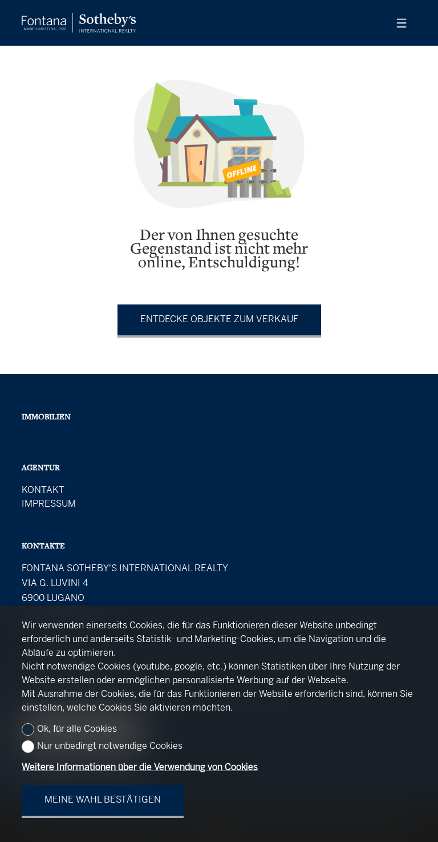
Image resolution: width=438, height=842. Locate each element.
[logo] (79, 23)
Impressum (49, 504)
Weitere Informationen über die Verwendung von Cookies (140, 767)
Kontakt (43, 490)
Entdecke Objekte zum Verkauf (219, 319)
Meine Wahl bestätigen (102, 800)
